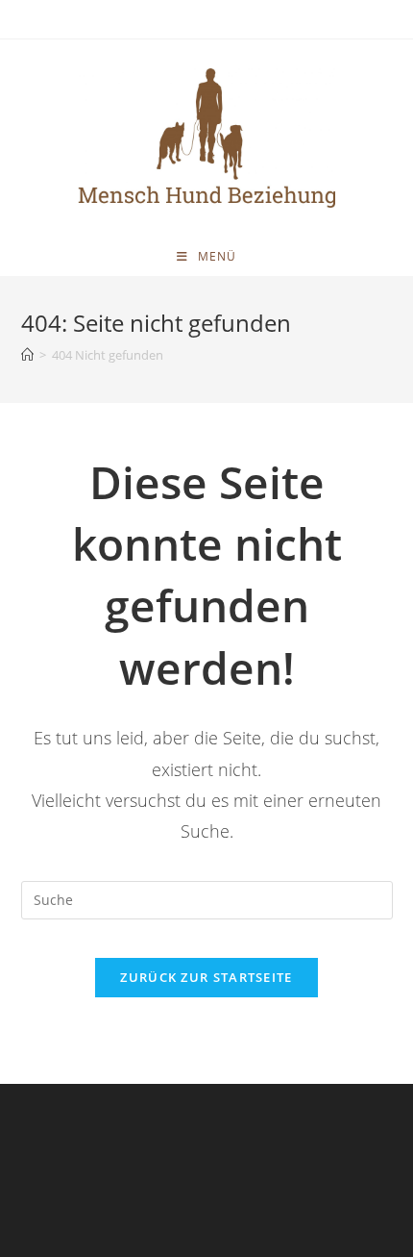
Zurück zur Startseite (206, 977)
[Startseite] (27, 355)
